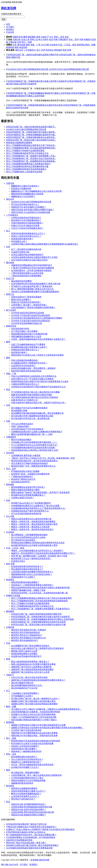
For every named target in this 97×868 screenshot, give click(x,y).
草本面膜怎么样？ (19, 241)
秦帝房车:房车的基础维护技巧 (24, 640)
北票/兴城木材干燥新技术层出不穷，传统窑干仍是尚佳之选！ (38, 403)
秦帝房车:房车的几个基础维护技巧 (26, 635)
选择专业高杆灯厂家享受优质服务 (26, 297)
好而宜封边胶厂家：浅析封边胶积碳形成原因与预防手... (31, 127)
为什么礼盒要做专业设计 (22, 424)
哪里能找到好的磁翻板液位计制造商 (27, 194)
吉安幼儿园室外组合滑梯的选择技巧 (27, 255)
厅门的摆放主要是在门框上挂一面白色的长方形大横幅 (35, 392)
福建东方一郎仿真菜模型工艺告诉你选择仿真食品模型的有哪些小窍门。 (43, 553)
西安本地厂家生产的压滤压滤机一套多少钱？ (26, 843)
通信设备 (21, 45)
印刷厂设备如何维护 (20, 426)
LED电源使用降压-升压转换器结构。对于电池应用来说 (30, 837)
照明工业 (34, 39)
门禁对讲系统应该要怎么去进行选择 (27, 273)
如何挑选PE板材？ (19, 352)
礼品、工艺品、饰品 (67, 45)
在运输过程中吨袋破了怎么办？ (25, 767)
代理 (43, 50)
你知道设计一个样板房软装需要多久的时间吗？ (32, 585)
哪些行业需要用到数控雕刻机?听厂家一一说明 (31, 434)
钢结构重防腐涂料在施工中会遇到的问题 (29, 334)
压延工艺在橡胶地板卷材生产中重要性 (28, 344)
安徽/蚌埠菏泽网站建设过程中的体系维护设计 (31, 265)
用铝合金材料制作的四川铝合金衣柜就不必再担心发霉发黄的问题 (40, 588)
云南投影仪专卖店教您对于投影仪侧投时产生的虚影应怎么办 (38, 387)
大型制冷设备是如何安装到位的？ (26, 218)
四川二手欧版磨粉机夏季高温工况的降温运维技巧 (28, 164)
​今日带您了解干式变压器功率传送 (26, 730)
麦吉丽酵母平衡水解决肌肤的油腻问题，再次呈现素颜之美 (37, 413)
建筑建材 (32, 37)
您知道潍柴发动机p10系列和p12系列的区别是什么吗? (34, 450)
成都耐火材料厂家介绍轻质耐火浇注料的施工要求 (33, 701)
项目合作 (19, 50)
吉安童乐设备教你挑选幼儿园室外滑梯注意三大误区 (34, 257)
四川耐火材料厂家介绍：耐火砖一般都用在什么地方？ (35, 698)
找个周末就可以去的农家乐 (23, 540)
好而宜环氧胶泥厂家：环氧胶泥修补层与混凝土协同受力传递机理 (40, 617)
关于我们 (10, 27)
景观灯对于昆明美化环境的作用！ (26, 302)
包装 (81, 39)
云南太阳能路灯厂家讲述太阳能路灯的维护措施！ (33, 307)
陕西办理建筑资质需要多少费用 (25, 490)
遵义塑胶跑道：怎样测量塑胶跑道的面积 (29, 535)
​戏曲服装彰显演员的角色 (22, 783)
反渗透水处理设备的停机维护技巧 (26, 656)
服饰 (28, 45)
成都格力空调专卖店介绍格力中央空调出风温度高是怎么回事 (38, 725)
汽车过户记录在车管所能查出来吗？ (27, 228)
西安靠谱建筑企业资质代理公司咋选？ (28, 487)
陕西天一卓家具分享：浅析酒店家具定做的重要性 (33, 521)
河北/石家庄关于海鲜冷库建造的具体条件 (29, 463)
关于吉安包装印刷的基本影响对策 (26, 514)
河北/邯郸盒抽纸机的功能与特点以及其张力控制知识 (34, 397)
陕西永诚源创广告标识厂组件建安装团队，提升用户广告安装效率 (40, 492)
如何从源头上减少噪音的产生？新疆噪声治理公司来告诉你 (37, 648)
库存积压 (49, 50)
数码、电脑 (90, 45)
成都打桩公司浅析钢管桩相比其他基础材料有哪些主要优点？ (38, 680)
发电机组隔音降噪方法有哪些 (24, 654)
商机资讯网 (8, 8)
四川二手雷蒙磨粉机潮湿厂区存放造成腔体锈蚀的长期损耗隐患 (39, 601)
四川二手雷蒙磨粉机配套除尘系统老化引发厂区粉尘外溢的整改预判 (41, 598)
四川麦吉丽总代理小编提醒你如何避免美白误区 (32, 416)
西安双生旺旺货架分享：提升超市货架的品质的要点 (34, 461)
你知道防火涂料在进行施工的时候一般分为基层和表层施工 (32, 845)
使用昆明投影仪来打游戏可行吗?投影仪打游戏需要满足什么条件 (40, 381)
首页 (8, 24)
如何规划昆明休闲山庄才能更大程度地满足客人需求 (34, 545)
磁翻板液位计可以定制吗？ (23, 196)
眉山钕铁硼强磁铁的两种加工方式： (27, 685)
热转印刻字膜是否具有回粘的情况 (26, 371)
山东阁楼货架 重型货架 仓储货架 (25, 455)
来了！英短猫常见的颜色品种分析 (26, 249)
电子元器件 (43, 39)
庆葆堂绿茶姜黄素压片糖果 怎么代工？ (28, 791)
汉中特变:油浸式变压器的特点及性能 (27, 313)
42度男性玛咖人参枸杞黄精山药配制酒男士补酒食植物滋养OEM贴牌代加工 (44, 244)
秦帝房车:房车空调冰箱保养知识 (25, 632)
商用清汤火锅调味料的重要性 (19, 143)
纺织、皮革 (59, 37)
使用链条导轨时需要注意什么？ (25, 350)
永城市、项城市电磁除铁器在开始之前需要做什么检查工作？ (38, 339)
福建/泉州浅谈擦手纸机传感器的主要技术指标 (31, 395)
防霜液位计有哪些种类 (21, 188)
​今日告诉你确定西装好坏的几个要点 (27, 778)
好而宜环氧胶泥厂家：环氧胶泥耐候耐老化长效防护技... (31, 137)
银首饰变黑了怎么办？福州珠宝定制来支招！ (31, 558)
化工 (52, 37)
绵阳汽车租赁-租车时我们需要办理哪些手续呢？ (32, 210)
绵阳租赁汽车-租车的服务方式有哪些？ (28, 207)
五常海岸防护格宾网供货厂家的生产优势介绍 (26, 824)
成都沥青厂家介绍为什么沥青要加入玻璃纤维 (31, 667)
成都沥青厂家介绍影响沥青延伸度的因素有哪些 (32, 669)
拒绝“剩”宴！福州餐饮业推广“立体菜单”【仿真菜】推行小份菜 (39, 556)
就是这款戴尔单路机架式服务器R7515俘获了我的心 (34, 720)
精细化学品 (18, 37)
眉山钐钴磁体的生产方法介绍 (24, 688)
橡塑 (25, 37)
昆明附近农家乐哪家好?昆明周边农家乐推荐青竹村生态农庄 (38, 543)
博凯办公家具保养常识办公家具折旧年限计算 (31, 519)
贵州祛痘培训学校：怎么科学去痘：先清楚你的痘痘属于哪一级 (39, 593)
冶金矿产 (45, 37)
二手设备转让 (30, 50)
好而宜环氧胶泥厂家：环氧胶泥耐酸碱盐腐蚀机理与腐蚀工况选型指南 (42, 619)
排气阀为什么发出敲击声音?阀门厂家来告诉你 (31, 286)
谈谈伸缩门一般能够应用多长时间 (26, 751)
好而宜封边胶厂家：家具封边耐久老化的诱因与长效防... (31, 140)
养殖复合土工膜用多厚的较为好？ (26, 762)
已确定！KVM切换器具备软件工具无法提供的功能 (33, 717)
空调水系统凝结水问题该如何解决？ (27, 223)
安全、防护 (74, 39)
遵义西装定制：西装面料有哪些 (25, 772)
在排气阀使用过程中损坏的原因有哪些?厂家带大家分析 (35, 284)
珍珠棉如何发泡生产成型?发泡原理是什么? (30, 511)
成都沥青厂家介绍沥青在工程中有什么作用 (30, 672)
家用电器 (10, 47)
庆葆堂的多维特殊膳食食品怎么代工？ (28, 233)
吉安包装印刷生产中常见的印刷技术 (27, 429)
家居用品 (81, 45)
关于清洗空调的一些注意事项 (24, 331)
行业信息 (10, 32)
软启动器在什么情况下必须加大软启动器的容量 (32, 743)
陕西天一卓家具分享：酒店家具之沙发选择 (30, 527)
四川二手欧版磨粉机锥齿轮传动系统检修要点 (26, 169)
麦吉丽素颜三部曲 (19, 410)
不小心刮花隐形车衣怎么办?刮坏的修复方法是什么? (34, 445)
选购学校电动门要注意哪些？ (24, 749)
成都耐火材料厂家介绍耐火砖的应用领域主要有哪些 (34, 704)
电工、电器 (27, 42)
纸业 (51, 39)
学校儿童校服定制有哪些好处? (24, 360)
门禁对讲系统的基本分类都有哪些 (26, 276)
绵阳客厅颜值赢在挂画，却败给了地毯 (28, 590)
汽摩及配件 (63, 39)
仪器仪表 (17, 39)
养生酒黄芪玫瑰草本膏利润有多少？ (27, 569)
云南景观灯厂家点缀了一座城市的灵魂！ (29, 305)
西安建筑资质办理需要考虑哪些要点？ (28, 495)
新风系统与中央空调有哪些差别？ (26, 220)
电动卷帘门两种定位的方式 (23, 479)
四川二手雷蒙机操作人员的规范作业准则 (24, 172)
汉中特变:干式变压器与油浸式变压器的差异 (30, 315)
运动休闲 (54, 45)
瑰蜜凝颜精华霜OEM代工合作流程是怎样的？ (31, 574)
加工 (38, 50)
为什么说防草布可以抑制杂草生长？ (27, 759)
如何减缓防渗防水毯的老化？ (24, 757)
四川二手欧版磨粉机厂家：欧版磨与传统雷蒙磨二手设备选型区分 (40, 609)
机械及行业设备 (13, 595)
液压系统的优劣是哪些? (21, 281)
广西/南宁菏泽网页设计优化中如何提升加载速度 (32, 268)
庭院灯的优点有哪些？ (21, 299)
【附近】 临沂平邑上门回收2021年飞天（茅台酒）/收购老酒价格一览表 (43, 458)
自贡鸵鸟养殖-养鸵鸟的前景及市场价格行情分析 (32, 812)
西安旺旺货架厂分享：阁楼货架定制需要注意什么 (33, 466)
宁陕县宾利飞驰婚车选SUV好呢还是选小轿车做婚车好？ (31, 827)
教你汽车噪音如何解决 (21, 440)
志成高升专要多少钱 (20, 252)
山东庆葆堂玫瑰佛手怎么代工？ (25, 796)
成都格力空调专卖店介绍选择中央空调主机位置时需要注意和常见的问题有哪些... (47, 728)
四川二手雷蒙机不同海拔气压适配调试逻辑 (25, 150)
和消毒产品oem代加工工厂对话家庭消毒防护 (31, 503)
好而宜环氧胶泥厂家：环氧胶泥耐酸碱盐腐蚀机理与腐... (31, 135)
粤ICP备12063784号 (9, 864)
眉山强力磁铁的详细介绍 (22, 683)
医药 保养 (67, 50)
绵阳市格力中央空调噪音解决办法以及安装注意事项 (34, 733)
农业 (67, 37)
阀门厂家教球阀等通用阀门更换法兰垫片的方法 (32, 289)
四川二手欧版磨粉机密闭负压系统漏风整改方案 (27, 166)
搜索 (3, 19)
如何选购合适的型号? (20, 482)
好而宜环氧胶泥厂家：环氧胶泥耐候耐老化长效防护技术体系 (38, 622)
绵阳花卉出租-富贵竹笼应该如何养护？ (28, 809)
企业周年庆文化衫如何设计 (23, 366)
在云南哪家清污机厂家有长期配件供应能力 (30, 646)
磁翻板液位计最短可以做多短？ (25, 186)
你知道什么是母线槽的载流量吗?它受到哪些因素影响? (35, 292)
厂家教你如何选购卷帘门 (22, 477)
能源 (38, 37)
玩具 (15, 45)
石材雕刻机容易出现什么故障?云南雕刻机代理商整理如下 (37, 432)
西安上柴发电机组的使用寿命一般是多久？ (30, 662)
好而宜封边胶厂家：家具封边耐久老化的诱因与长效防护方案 (38, 625)
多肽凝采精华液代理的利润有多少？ (27, 566)
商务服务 (58, 50)
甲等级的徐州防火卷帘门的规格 (25, 471)
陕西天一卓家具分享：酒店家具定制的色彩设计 (32, 529)
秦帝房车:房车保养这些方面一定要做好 (28, 630)
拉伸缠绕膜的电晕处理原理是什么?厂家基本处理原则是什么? (38, 508)
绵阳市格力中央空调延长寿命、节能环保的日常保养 (34, 735)
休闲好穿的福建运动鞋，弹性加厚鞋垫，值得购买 (33, 368)
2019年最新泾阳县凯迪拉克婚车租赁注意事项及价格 (29, 848)
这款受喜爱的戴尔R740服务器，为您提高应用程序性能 (35, 712)
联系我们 (10, 29)
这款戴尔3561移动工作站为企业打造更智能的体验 (33, 714)
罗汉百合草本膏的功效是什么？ (25, 204)
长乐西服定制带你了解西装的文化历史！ (29, 363)
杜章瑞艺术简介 (18, 561)
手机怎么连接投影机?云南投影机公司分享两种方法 (33, 376)
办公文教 (45, 45)
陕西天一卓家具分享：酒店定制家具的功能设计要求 (34, 524)
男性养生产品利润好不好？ (23, 799)
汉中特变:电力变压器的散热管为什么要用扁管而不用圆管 (36, 318)
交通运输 (13, 42)
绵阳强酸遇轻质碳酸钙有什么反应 (26, 336)
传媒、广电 (35, 45)
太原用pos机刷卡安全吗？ (22, 498)
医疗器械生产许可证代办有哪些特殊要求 (29, 408)
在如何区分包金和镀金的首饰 (19, 840)
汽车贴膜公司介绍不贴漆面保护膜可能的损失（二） (34, 442)
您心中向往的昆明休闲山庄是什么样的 (28, 537)
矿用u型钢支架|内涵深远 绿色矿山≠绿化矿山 (25, 832)
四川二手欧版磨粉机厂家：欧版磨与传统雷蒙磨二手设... (31, 156)
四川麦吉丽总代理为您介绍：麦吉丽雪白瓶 (30, 418)
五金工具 (25, 39)
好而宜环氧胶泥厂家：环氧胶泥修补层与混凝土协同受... (31, 132)
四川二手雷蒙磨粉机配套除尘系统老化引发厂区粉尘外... (31, 145)
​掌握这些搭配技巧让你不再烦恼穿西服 (28, 780)
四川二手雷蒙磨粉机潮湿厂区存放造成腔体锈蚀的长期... (31, 148)
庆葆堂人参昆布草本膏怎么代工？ (26, 236)
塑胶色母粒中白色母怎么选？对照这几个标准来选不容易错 (37, 355)
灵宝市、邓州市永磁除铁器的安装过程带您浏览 (32, 765)
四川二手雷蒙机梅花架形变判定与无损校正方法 (27, 153)
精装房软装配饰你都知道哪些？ (25, 582)
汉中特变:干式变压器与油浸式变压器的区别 (30, 321)
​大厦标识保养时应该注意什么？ (25, 384)
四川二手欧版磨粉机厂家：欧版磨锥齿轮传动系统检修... (31, 161)
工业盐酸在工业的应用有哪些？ (25, 693)
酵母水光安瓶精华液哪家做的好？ (26, 794)
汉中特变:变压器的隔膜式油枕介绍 (26, 323)
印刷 (56, 39)
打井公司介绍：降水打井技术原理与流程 (29, 677)
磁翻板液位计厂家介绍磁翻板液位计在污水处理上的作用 (36, 191)
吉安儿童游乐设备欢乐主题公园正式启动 (29, 260)
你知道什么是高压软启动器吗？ (25, 746)
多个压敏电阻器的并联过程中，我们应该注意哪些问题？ (31, 835)
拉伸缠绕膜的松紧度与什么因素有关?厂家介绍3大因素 (35, 506)
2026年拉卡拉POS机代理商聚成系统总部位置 (69, 69)
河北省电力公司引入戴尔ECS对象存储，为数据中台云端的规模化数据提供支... (46, 709)
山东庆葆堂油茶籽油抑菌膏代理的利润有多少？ (32, 572)
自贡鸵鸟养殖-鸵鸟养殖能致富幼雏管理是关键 (31, 807)
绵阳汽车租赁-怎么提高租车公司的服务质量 (30, 212)
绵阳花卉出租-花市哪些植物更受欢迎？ (28, 804)
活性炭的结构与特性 (20, 329)
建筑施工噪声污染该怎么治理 (24, 651)
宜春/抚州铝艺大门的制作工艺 (24, 400)
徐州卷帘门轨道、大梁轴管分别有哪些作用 (30, 474)
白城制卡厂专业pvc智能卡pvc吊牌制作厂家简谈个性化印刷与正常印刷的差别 (40, 829)
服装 (17, 47)
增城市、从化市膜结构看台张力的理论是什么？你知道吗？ (37, 551)
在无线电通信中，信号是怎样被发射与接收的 (31, 270)
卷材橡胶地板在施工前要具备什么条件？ (29, 347)
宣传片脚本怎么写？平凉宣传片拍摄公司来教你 (32, 379)
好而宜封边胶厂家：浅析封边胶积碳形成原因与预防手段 (36, 614)
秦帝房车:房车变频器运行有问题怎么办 (28, 638)
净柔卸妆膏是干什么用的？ (23, 577)
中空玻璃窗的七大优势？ (22, 696)
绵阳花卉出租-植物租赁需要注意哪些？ (28, 815)
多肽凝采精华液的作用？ (22, 239)
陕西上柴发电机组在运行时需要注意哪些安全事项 (33, 664)
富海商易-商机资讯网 (39, 860)
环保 (19, 42)
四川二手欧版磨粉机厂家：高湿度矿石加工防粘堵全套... (31, 158)
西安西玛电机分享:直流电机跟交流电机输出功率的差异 (35, 741)
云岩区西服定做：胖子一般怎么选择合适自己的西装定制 (36, 775)
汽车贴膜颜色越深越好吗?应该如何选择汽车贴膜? (33, 447)
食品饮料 (23, 47)
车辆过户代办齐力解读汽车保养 (25, 225)
